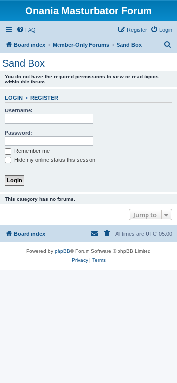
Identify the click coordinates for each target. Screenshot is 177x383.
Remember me (31, 151)
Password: (18, 133)
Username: (19, 110)
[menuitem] (26, 30)
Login (14, 98)
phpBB (62, 251)
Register (44, 98)
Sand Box (23, 63)
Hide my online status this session (54, 160)
